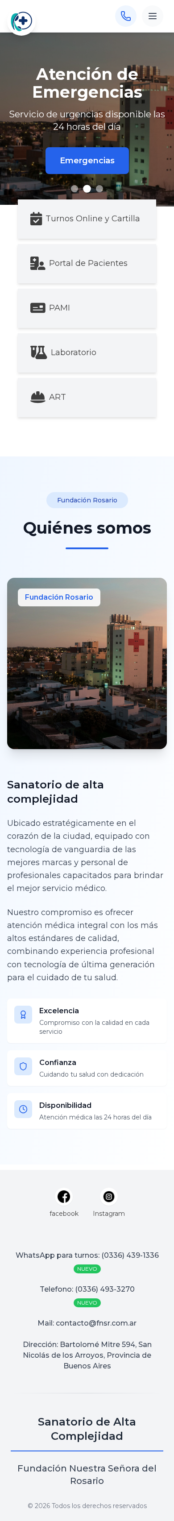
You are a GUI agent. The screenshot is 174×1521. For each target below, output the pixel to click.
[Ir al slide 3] (99, 188)
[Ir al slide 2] (87, 189)
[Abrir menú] (152, 16)
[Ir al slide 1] (74, 188)
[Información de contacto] (126, 16)
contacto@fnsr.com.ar (96, 1323)
